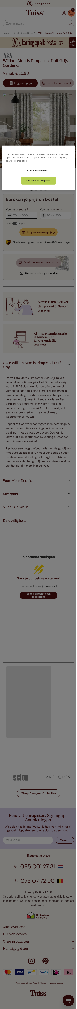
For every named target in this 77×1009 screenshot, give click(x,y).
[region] (37, 168)
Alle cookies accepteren (37, 181)
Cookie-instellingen (36, 170)
